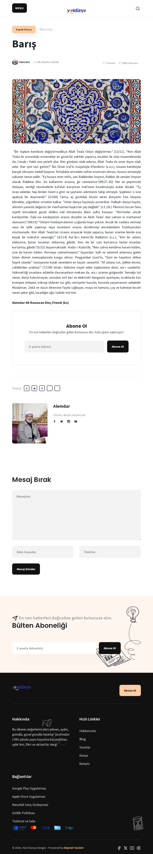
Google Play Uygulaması (29, 788)
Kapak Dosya (24, 29)
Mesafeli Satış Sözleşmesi (30, 805)
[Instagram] (138, 848)
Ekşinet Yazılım (74, 848)
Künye (83, 755)
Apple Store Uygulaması (28, 796)
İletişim (84, 763)
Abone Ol (118, 346)
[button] (19, 8)
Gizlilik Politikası (23, 813)
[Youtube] (132, 848)
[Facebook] (119, 848)
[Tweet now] (125, 848)
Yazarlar (84, 747)
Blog (82, 739)
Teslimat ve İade (23, 821)
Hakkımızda (87, 731)
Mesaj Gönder (26, 569)
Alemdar (61, 406)
